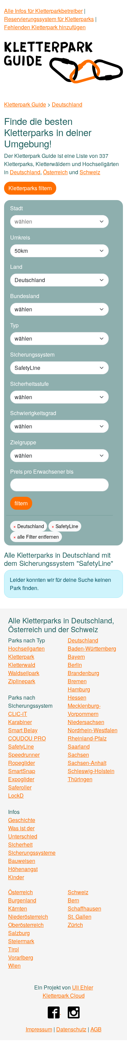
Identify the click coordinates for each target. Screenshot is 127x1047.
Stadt (16, 208)
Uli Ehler (82, 987)
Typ (14, 325)
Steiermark (21, 941)
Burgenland (22, 900)
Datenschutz (71, 1029)
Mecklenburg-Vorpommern (84, 710)
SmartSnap (21, 771)
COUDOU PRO (27, 738)
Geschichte (21, 820)
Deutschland (67, 104)
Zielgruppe (23, 442)
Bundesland (24, 296)
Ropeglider (21, 763)
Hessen (77, 697)
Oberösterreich (26, 925)
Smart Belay (23, 730)
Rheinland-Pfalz (87, 738)
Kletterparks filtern (30, 188)
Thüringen (80, 779)
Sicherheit (20, 844)
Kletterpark (21, 656)
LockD (16, 795)
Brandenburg (83, 673)
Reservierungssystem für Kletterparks (49, 19)
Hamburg (79, 689)
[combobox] (53, 221)
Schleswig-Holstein (91, 771)
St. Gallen (79, 916)
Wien (14, 965)
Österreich (55, 172)
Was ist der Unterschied (22, 832)
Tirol (13, 949)
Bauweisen (21, 861)
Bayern (76, 656)
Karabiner (20, 722)
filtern (21, 503)
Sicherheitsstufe (29, 384)
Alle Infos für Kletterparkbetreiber (43, 11)
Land (16, 267)
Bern (73, 900)
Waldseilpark (23, 673)
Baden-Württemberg (92, 648)
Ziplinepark (21, 681)
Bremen (77, 681)
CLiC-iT (17, 714)
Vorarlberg (20, 957)
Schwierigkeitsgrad (33, 413)
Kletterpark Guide (25, 104)
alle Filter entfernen (37, 536)
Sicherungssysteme (32, 852)
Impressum (39, 1029)
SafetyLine (66, 526)
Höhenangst (23, 869)
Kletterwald (21, 665)
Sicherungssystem (32, 354)
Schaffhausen (84, 908)
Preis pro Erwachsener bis (41, 471)
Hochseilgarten (26, 648)
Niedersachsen (86, 722)
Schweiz (90, 172)
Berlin (75, 665)
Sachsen (78, 754)
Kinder (16, 877)
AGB (96, 1029)
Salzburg (19, 933)
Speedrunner (24, 754)
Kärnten (17, 908)
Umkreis (20, 237)
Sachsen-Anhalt (87, 763)
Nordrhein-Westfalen (93, 730)
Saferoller (19, 787)
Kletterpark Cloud (64, 995)
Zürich (75, 925)
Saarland (79, 746)
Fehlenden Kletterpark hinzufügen (45, 27)
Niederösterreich (28, 916)
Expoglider (21, 779)
